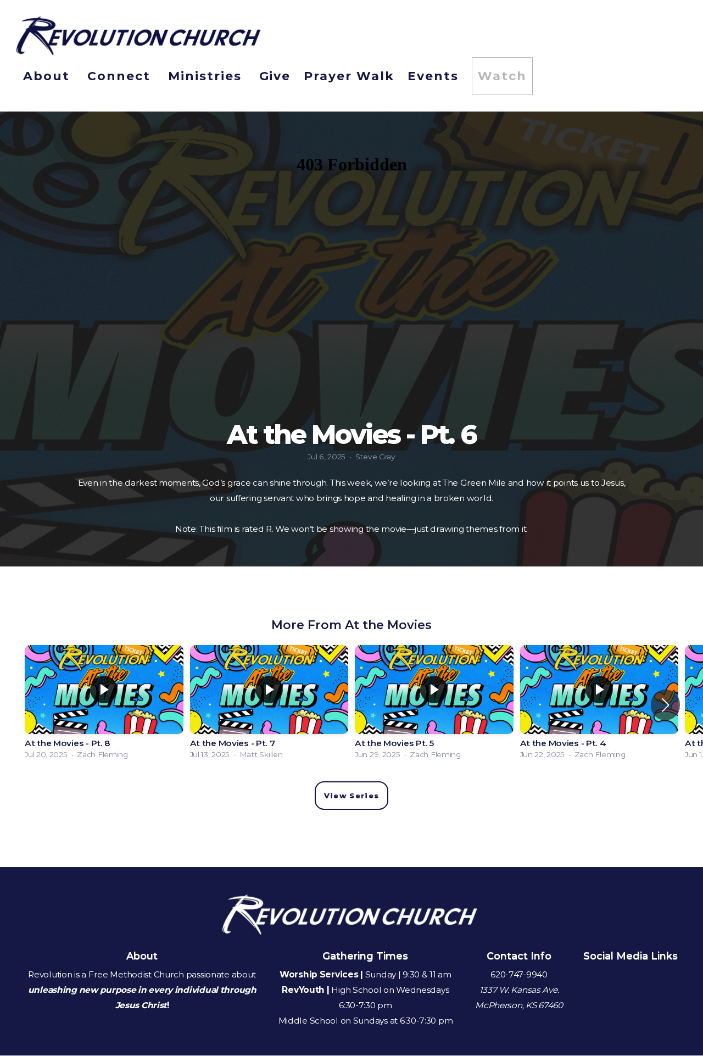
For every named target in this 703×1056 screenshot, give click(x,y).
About (48, 76)
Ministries (207, 76)
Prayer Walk (349, 76)
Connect (121, 76)
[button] (665, 705)
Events (433, 76)
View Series (351, 795)
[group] (104, 705)
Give (275, 76)
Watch (502, 76)
